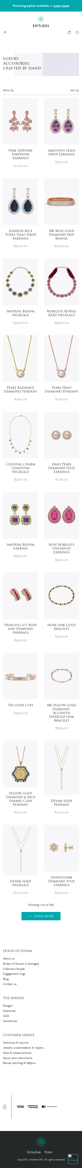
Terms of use (34, 1152)
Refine (7, 90)
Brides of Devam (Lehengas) (21, 963)
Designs (8, 1005)
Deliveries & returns (15, 1042)
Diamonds (9, 1010)
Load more (44, 916)
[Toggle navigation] (5, 32)
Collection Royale (14, 968)
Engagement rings (14, 973)
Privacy (48, 1152)
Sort (73, 90)
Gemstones (10, 1021)
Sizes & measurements (17, 1052)
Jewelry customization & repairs (23, 1047)
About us (8, 958)
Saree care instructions (17, 1058)
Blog (6, 979)
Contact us (10, 984)
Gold (6, 1015)
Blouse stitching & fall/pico (19, 1063)
